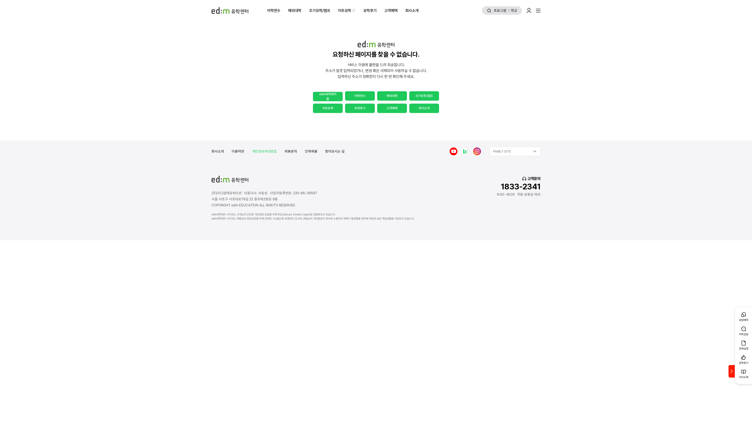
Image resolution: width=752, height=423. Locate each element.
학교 (514, 10)
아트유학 (344, 10)
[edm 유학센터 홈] (230, 10)
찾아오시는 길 (335, 151)
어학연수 (273, 10)
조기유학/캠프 (319, 10)
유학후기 (369, 10)
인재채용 (311, 151)
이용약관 (238, 151)
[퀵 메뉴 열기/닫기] (731, 371)
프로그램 (500, 10)
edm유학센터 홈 (327, 96)
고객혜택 (390, 10)
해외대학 (294, 10)
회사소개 (411, 10)
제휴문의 (291, 151)
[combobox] (515, 151)
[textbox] (515, 151)
